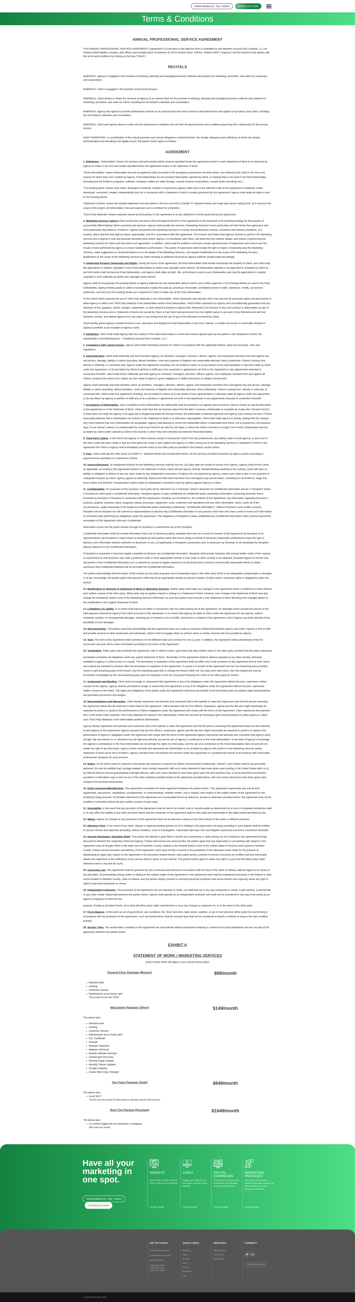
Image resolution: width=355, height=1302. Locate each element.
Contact (186, 1267)
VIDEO (188, 1172)
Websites (187, 1250)
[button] (268, 6)
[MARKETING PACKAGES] (249, 1163)
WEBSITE (157, 1172)
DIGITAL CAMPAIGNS (223, 1174)
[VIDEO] (187, 1163)
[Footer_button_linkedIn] (252, 1254)
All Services (188, 1271)
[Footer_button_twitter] (247, 1254)
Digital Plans (219, 1259)
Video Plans (219, 1255)
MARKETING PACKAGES (254, 1174)
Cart (184, 1275)
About (185, 1263)
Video (185, 1255)
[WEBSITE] (154, 1163)
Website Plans (220, 1250)
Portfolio (186, 1259)
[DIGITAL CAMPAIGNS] (218, 1163)
